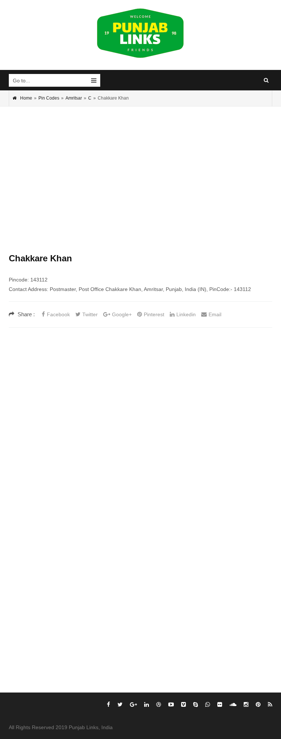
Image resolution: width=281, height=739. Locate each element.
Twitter (90, 314)
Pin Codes (48, 98)
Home (26, 98)
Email (215, 314)
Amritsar (73, 98)
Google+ (122, 314)
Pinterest (154, 314)
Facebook (58, 314)
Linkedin (186, 314)
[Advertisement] (140, 168)
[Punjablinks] (140, 33)
